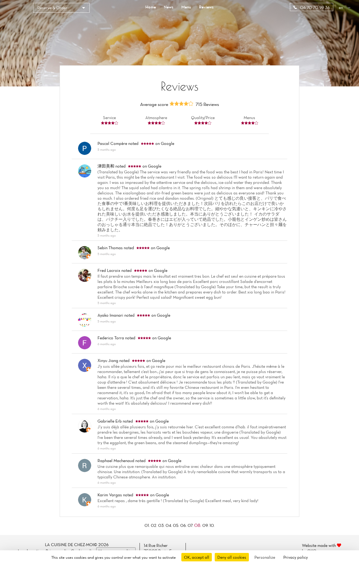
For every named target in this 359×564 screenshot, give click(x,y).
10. (211, 525)
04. (169, 525)
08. (198, 525)
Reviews (206, 6)
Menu (186, 6)
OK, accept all (196, 557)
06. (184, 525)
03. (162, 525)
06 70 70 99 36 (314, 7)
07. (191, 525)
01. (148, 525)
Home (150, 6)
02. (154, 525)
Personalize (264, 557)
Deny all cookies (231, 557)
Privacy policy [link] (295, 557)
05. (176, 525)
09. (205, 525)
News (168, 6)
